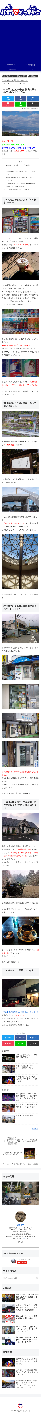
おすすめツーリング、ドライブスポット (16, 83)
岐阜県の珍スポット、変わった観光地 (15, 76)
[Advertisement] (20, 40)
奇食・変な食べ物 (22, 80)
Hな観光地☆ (34, 76)
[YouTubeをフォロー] (22, 1242)
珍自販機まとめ (8, 80)
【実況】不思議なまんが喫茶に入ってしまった (20, 1012)
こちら (24, 1238)
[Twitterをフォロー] (19, 1242)
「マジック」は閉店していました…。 (19, 189)
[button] (37, 1278)
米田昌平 (20, 1225)
